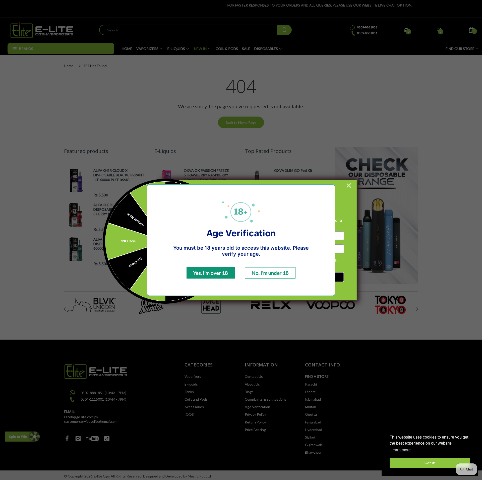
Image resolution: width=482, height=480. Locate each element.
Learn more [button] (400, 450)
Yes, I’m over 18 (210, 273)
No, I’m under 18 (270, 273)
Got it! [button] (430, 463)
